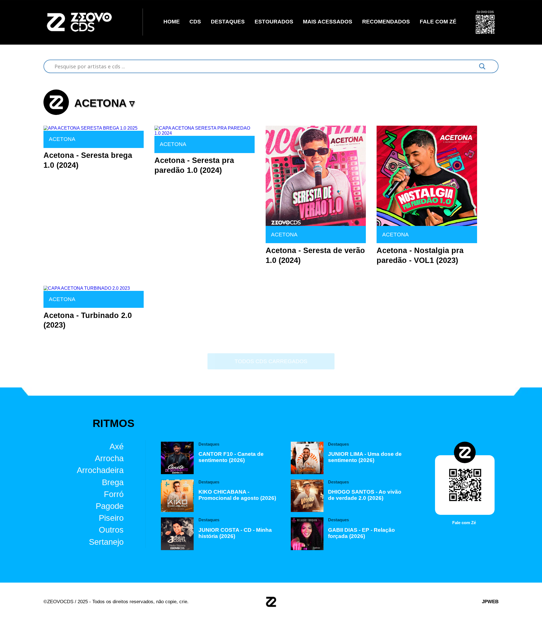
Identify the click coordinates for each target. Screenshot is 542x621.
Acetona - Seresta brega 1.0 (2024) (87, 160)
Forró (114, 494)
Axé (117, 446)
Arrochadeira (100, 470)
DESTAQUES (228, 22)
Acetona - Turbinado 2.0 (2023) (87, 320)
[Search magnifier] (482, 66)
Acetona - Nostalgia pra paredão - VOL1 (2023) (420, 255)
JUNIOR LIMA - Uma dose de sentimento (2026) (365, 457)
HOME (171, 22)
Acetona (62, 139)
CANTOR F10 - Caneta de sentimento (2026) (231, 457)
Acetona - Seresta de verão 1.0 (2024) (315, 255)
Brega (113, 482)
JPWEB (490, 601)
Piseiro (111, 517)
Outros (111, 529)
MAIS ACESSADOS (327, 22)
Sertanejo (106, 541)
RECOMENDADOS (386, 22)
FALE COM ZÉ (438, 22)
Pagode (110, 506)
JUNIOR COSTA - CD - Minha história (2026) (235, 533)
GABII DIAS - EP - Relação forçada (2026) (361, 533)
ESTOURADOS (274, 22)
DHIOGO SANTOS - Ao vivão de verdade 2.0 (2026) (364, 495)
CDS (195, 22)
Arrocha (109, 458)
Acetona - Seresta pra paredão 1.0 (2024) (194, 165)
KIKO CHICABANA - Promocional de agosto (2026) (237, 495)
